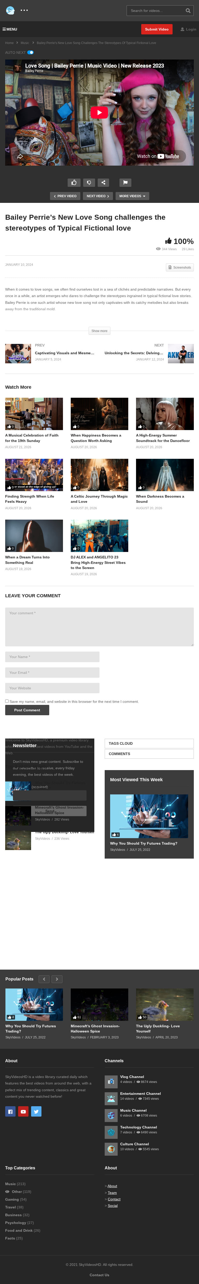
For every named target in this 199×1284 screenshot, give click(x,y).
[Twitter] (36, 1111)
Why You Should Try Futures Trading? (143, 843)
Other (17, 1192)
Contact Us (99, 1275)
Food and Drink (19, 1230)
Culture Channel (134, 1144)
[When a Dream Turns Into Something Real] (34, 536)
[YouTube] (23, 1111)
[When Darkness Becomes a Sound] (165, 475)
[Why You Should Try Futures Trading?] (149, 816)
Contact (114, 1199)
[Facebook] (10, 1111)
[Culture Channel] (111, 1149)
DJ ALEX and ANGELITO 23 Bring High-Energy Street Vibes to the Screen (98, 562)
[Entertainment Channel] (111, 1098)
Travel (11, 1207)
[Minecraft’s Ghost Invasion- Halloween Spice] (18, 815)
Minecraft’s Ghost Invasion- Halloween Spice (95, 1028)
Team (112, 1193)
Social (113, 1206)
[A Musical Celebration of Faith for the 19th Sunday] (34, 414)
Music (11, 1184)
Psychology (16, 1223)
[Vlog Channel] (111, 1081)
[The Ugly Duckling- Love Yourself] (18, 840)
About (112, 1186)
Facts (10, 1238)
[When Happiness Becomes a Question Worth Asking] (100, 414)
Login (190, 29)
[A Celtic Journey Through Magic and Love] (100, 475)
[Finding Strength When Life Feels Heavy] (34, 475)
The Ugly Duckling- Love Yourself (64, 832)
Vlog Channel (132, 1077)
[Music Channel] (111, 1115)
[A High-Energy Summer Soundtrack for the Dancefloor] (165, 414)
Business (14, 1215)
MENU (11, 29)
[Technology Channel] (111, 1132)
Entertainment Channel (140, 1093)
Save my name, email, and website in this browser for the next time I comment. (74, 701)
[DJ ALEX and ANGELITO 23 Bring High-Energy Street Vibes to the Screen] (100, 536)
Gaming (12, 1199)
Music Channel (133, 1110)
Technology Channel (138, 1127)
